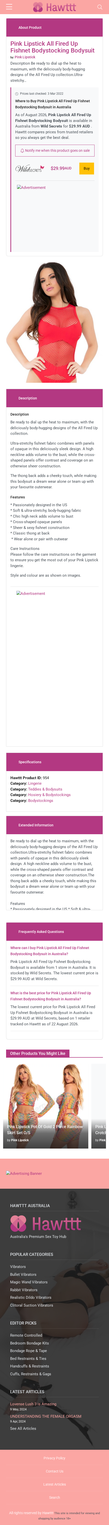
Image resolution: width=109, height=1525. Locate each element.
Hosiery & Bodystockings (49, 795)
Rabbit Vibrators (24, 1290)
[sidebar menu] (9, 7)
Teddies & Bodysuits (45, 789)
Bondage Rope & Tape (28, 1351)
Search (54, 1497)
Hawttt (47, 1513)
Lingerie (35, 783)
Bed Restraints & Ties (28, 1358)
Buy (87, 168)
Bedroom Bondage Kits (29, 1343)
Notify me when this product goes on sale (57, 150)
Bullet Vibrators (23, 1274)
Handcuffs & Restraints (29, 1366)
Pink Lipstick (20, 1140)
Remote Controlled (26, 1335)
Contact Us (54, 1471)
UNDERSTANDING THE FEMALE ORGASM (45, 1416)
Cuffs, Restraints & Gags (30, 1374)
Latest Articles (54, 1484)
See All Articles (23, 1428)
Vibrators (18, 1266)
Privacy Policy (54, 1458)
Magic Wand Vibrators (29, 1282)
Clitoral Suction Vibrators (31, 1305)
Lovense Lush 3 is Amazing (33, 1404)
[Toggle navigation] (100, 7)
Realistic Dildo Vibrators (30, 1297)
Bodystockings (40, 800)
